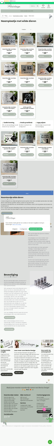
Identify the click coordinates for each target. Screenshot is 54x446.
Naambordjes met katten (10, 411)
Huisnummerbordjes (9, 400)
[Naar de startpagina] (13, 6)
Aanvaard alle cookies (36, 229)
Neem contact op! (7, 213)
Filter (27, 193)
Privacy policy (23, 408)
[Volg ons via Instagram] (5, 417)
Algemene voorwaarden (26, 400)
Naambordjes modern (9, 399)
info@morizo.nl (40, 403)
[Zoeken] (37, 6)
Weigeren (14, 229)
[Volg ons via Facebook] (7, 417)
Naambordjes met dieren (10, 405)
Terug (5, 15)
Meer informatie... (16, 224)
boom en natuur (8, 410)
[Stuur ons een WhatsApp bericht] (50, 442)
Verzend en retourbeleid (26, 407)
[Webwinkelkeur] (47, 415)
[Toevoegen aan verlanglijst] (15, 59)
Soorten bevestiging (9, 317)
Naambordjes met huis (10, 406)
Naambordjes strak (9, 397)
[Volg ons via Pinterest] (9, 417)
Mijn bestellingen (24, 399)
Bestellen (5, 56)
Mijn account (23, 397)
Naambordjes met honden (11, 408)
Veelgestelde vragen (25, 405)
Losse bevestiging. (9, 329)
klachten (22, 410)
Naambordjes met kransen (11, 403)
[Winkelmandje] (52, 5)
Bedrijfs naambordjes (9, 402)
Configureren (23, 229)
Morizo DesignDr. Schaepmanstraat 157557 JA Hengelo (43, 399)
